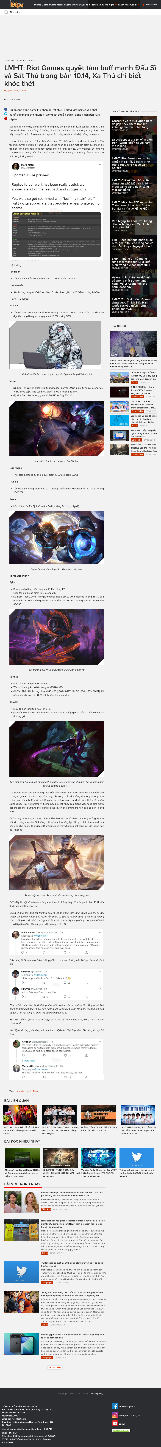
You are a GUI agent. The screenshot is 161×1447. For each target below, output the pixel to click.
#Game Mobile (56, 4)
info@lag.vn (21, 1419)
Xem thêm (56, 1367)
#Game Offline (71, 4)
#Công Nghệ (108, 4)
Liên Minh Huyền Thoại (27, 1091)
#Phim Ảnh (123, 4)
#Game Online (41, 4)
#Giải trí (133, 4)
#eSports (83, 4)
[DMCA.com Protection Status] (122, 1430)
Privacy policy (96, 1393)
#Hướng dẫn (95, 4)
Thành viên (151, 4)
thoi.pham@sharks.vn (31, 1429)
